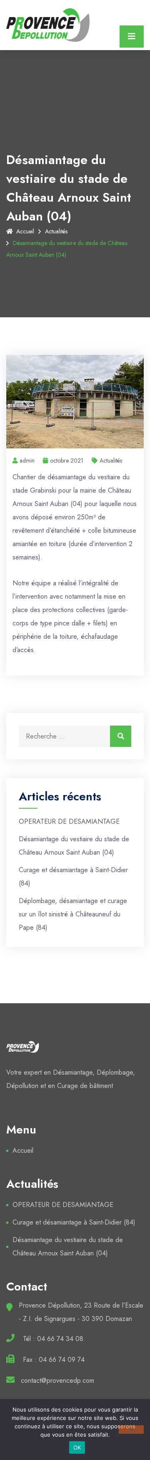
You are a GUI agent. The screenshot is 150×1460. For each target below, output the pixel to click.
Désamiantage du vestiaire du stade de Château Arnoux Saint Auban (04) (67, 1246)
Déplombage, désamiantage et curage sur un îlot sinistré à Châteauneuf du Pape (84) (73, 914)
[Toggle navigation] (132, 36)
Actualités (56, 231)
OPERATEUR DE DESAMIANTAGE (69, 821)
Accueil (25, 231)
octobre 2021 (66, 460)
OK (77, 1447)
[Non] (131, 1429)
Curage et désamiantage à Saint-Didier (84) (73, 1222)
